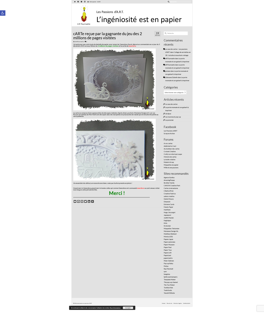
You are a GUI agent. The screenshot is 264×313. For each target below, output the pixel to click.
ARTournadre (79, 41)
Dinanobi (167, 202)
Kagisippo (167, 220)
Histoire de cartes (170, 157)
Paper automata (169, 242)
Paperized (167, 255)
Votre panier (94, 1)
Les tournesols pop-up (173, 117)
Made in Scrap (169, 162)
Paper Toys (168, 250)
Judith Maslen (169, 218)
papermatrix (168, 258)
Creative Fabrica (170, 194)
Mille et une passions (171, 167)
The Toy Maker (169, 285)
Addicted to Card (170, 146)
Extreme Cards (169, 204)
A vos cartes (168, 143)
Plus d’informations (115, 308)
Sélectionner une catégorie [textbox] (174, 92)
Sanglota (167, 274)
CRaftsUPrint (168, 191)
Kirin (165, 223)
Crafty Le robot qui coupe (173, 154)
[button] (2, 13)
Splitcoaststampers (170, 277)
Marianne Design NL (171, 231)
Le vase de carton (171, 104)
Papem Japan (168, 239)
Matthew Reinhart (170, 234)
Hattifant (167, 210)
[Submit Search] (168, 1)
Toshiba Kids (168, 288)
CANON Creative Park (172, 185)
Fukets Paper (168, 207)
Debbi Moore (169, 199)
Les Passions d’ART (170, 131)
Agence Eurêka (169, 177)
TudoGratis (168, 290)
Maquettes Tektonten (171, 228)
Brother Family (169, 183)
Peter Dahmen (169, 261)
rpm (165, 271)
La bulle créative (169, 159)
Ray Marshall (168, 269)
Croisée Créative (170, 151)
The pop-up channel (171, 282)
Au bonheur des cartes (171, 149)
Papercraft (167, 253)
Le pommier (169, 120)
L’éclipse (168, 114)
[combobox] (175, 92)
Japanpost (167, 215)
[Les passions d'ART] (132, 15)
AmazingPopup (169, 180)
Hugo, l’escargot (169, 212)
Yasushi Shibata (169, 293)
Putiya (166, 266)
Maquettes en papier (171, 165)
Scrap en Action (169, 133)
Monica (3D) (168, 236)
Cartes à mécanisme (171, 188)
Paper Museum (169, 245)
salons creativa (169, 196)
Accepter (128, 308)
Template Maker (170, 279)
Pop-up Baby (168, 263)
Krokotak (167, 226)
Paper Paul (167, 247)
